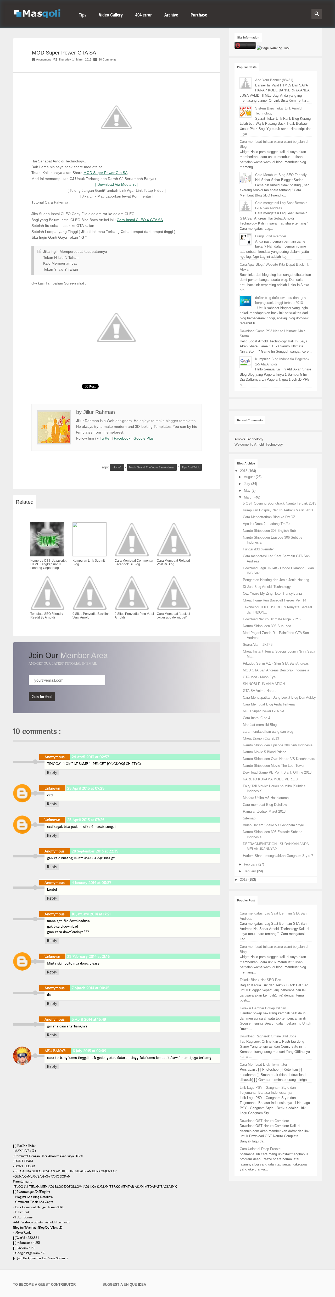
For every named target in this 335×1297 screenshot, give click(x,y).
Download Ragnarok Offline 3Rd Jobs (268, 1036)
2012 (244, 880)
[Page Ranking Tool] (273, 48)
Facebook (122, 438)
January (250, 871)
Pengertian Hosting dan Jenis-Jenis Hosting (276, 580)
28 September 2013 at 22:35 (95, 851)
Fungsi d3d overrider (270, 236)
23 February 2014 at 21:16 (88, 956)
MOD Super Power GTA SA (64, 53)
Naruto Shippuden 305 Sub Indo (267, 626)
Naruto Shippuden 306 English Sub (269, 531)
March (249, 497)
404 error (143, 14)
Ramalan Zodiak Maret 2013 (264, 811)
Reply (52, 772)
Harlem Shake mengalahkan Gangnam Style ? (278, 856)
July (247, 484)
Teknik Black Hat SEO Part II (262, 980)
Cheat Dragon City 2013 (261, 738)
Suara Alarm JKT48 (257, 645)
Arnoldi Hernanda (57, 1222)
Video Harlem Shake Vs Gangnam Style (273, 825)
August (250, 477)
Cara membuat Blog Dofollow (265, 805)
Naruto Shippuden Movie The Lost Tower (273, 766)
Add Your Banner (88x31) (274, 80)
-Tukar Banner (23, 1217)
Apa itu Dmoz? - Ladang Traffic (266, 524)
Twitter (106, 438)
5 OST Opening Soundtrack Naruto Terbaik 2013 (279, 503)
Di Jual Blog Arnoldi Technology (267, 587)
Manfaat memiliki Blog (260, 725)
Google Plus (143, 438)
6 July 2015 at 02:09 (89, 1051)
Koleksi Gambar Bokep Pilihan (263, 1008)
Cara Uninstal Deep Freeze (260, 1149)
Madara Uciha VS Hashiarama (266, 798)
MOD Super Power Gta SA (105, 173)
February (251, 864)
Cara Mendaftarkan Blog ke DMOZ (269, 517)
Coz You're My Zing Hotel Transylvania (272, 593)
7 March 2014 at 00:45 (90, 988)
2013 (244, 471)
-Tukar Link (21, 1212)
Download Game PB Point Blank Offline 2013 (277, 772)
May (248, 490)
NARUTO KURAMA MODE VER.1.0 (270, 779)
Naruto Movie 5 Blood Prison (264, 752)
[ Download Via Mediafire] (116, 184)
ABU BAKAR (55, 1051)
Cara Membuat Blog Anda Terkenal (269, 704)
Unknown (52, 788)
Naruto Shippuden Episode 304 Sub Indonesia (277, 745)
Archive (171, 14)
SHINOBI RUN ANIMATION (264, 684)
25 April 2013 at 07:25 (85, 788)
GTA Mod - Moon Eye (259, 677)
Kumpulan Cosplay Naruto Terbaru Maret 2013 (278, 510)
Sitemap (249, 818)
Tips (82, 14)
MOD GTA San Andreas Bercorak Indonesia (276, 670)
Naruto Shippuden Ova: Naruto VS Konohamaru (279, 759)
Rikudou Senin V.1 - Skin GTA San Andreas (276, 663)
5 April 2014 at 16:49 (89, 1019)
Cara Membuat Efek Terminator (263, 1064)
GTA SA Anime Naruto (259, 691)
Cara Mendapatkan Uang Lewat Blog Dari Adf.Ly (279, 697)
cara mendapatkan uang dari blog (268, 732)
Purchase (199, 14)
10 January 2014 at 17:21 (91, 914)
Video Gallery (111, 14)
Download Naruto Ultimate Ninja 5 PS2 (272, 619)
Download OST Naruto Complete (264, 1121)
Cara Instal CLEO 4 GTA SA (140, 220)
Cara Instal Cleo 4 (256, 718)
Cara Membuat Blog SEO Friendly (281, 175)
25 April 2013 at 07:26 (85, 820)
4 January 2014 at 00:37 (91, 882)
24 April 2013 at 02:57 (90, 757)
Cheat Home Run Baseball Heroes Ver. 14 (274, 600)
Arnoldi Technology (248, 439)
